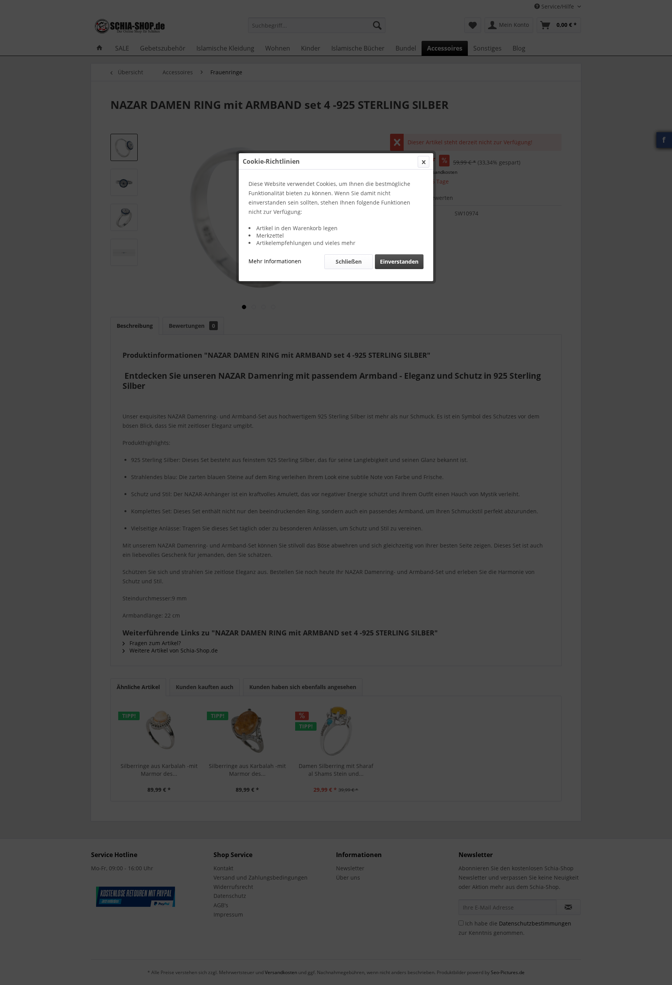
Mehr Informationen (274, 261)
